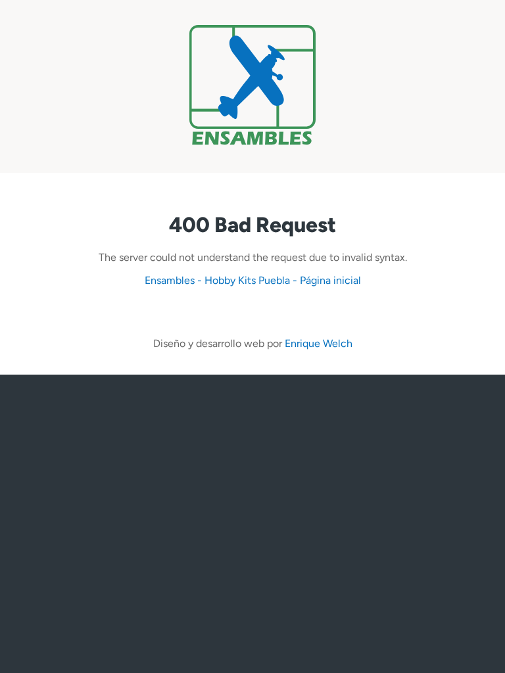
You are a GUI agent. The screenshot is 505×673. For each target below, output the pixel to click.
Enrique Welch (318, 343)
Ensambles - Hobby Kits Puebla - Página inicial (253, 280)
